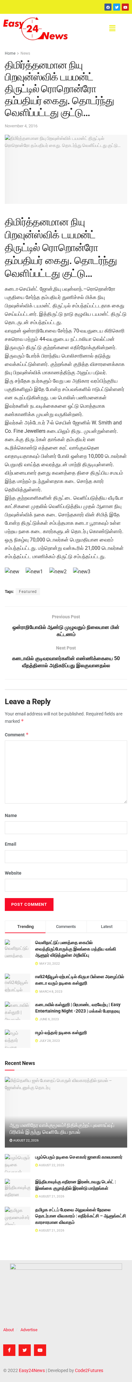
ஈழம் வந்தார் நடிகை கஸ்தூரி (61, 1032)
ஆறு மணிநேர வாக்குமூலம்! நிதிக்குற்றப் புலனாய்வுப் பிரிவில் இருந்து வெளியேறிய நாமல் (62, 1128)
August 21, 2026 (51, 1196)
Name (11, 815)
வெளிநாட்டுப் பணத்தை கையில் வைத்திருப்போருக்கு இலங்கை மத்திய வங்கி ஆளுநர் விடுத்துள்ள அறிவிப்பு (75, 949)
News (25, 53)
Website (13, 873)
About (8, 1329)
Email (10, 844)
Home (10, 53)
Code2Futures (89, 1370)
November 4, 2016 (21, 125)
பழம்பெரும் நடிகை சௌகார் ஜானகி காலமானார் (78, 1156)
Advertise (29, 1329)
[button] (112, 29)
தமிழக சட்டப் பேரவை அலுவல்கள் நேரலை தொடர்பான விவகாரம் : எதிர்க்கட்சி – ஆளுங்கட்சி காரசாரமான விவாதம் (80, 1216)
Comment (17, 735)
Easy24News (32, 1370)
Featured (28, 591)
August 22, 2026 (25, 1140)
